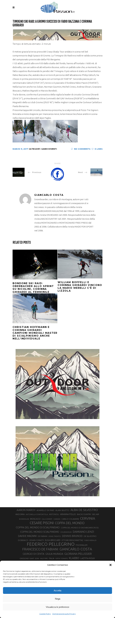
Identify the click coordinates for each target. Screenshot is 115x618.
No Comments (82, 149)
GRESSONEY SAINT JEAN (29, 558)
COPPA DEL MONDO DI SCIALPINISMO (38, 527)
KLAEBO (74, 558)
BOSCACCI (35, 519)
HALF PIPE (44, 558)
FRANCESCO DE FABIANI (40, 549)
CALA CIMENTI (47, 519)
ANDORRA (20, 514)
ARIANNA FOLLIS (68, 514)
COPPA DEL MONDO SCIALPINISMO (39, 531)
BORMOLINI (24, 519)
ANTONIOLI (54, 514)
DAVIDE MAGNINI (27, 536)
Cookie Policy (45, 614)
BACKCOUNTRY (84, 514)
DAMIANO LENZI (83, 531)
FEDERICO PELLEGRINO (51, 544)
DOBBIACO (23, 540)
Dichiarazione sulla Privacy (64, 614)
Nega (57, 598)
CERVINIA (87, 518)
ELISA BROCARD (52, 540)
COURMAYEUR (66, 532)
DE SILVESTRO (90, 536)
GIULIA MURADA (54, 553)
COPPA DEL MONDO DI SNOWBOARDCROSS (80, 528)
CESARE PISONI (42, 523)
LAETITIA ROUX (87, 558)
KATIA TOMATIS (62, 558)
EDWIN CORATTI (36, 540)
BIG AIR (95, 514)
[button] (110, 564)
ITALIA (51, 558)
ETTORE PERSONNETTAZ (72, 540)
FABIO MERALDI (90, 540)
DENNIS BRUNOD (72, 535)
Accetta (57, 590)
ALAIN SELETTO (62, 510)
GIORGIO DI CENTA (33, 553)
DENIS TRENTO (55, 536)
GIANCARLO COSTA (75, 549)
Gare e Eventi (49, 149)
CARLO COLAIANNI (70, 519)
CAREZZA (56, 519)
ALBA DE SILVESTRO (84, 510)
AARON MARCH (26, 510)
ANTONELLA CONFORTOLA (37, 514)
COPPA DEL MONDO (69, 523)
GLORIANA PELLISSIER (78, 553)
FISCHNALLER (81, 545)
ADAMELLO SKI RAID (45, 510)
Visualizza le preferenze (57, 607)
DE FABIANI (42, 536)
